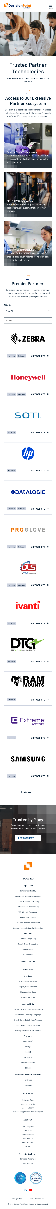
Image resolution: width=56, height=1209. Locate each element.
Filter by (7, 305)
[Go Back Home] (28, 866)
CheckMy (28, 1052)
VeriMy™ (28, 1046)
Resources (28, 1093)
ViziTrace (28, 1057)
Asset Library (28, 1108)
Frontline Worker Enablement (28, 922)
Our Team (28, 1130)
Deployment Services (28, 986)
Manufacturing (28, 949)
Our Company (28, 1126)
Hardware (28, 1080)
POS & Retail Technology (28, 912)
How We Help (28, 879)
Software (28, 1085)
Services (28, 976)
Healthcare (28, 954)
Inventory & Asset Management (28, 896)
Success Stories (28, 961)
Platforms (28, 1036)
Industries (28, 933)
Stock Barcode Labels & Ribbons (28, 1020)
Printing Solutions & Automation (28, 1030)
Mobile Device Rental (28, 1154)
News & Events (28, 1142)
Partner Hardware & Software (28, 1074)
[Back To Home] (17, 6)
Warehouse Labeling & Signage (28, 1014)
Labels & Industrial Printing (28, 901)
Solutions (28, 969)
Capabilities (28, 885)
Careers (28, 1146)
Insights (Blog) (28, 1100)
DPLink (28, 1068)
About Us (28, 1120)
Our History (28, 1138)
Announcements (28, 1104)
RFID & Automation (28, 917)
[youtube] (30, 1190)
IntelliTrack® (28, 1041)
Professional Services (28, 981)
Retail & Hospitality (28, 938)
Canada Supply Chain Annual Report (28, 1112)
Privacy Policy (17, 1199)
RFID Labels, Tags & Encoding (28, 1025)
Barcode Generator (28, 1159)
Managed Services (28, 992)
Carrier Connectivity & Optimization (28, 928)
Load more (26, 792)
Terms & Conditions (37, 1199)
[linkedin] (25, 1190)
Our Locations (28, 1134)
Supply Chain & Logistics (28, 944)
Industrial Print (28, 1004)
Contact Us (28, 1163)
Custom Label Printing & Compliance (28, 1009)
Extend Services (28, 997)
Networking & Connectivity (28, 907)
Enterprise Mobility (28, 891)
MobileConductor (28, 1062)
